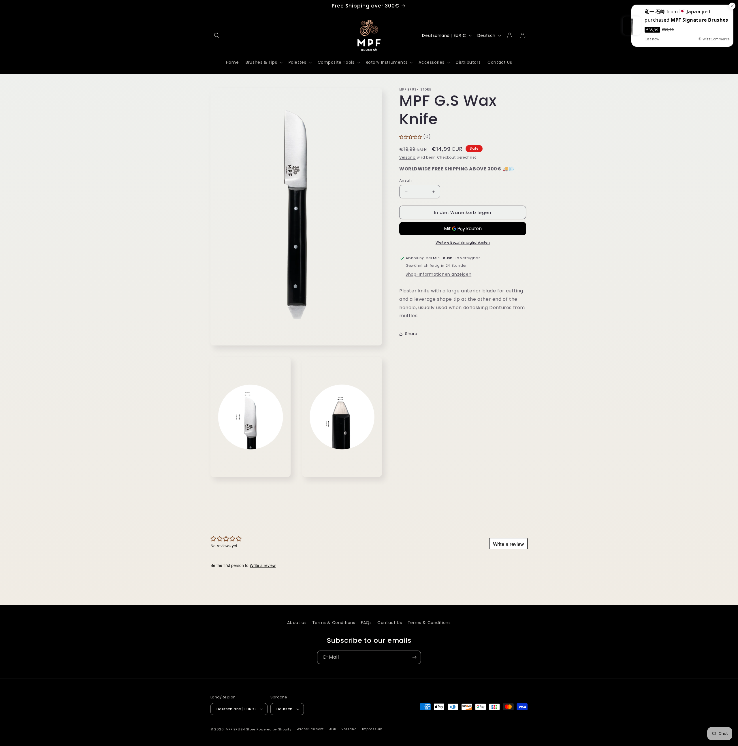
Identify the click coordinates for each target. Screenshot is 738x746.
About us (296, 622)
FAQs (366, 622)
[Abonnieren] (414, 657)
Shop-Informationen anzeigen (438, 274)
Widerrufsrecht (310, 729)
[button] (216, 35)
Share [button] (411, 334)
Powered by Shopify (274, 729)
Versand (407, 157)
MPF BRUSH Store (241, 729)
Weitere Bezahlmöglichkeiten (463, 242)
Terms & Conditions (333, 622)
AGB (332, 729)
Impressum (372, 729)
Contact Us (389, 622)
